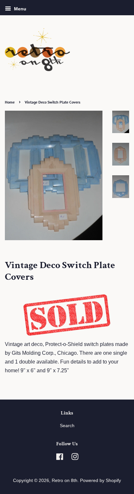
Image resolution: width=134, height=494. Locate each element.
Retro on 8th (64, 480)
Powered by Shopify (100, 480)
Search (67, 425)
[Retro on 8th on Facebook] (59, 458)
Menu (19, 8)
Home (10, 102)
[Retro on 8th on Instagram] (74, 458)
